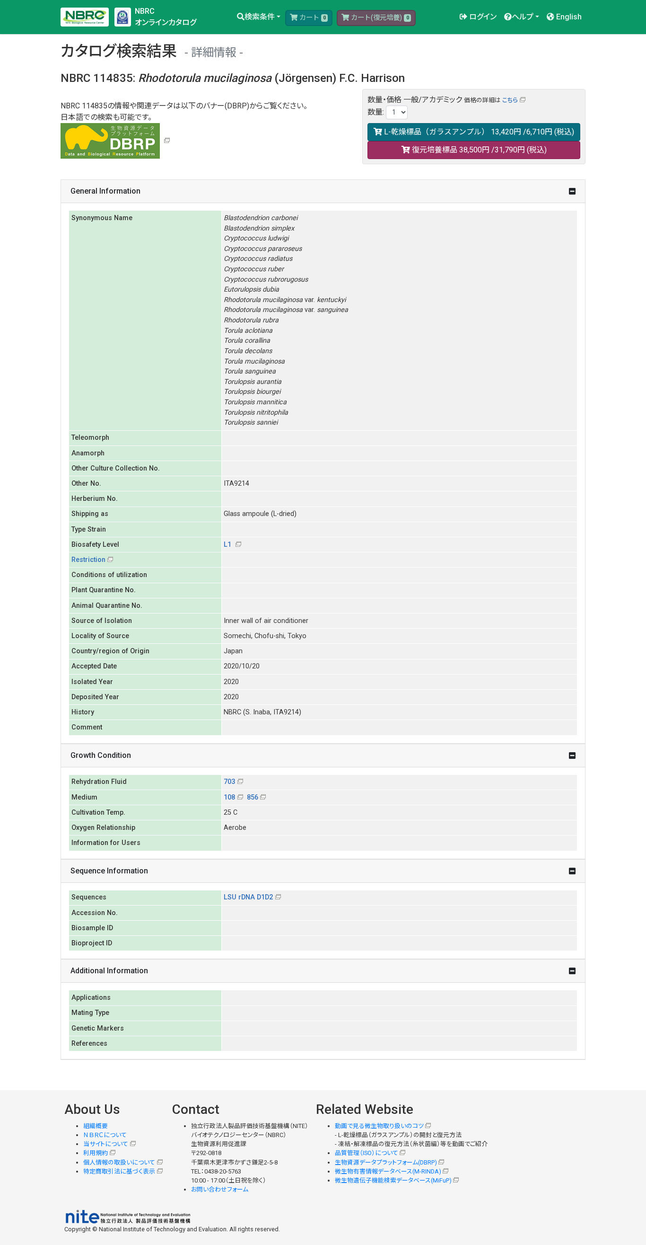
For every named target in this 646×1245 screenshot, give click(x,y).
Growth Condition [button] (100, 755)
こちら (510, 100)
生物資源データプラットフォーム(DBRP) (386, 1162)
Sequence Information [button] (109, 870)
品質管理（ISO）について (366, 1152)
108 (229, 797)
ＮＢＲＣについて (105, 1134)
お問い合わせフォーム (219, 1189)
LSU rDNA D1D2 (248, 897)
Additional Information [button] (109, 970)
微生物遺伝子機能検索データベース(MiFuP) (393, 1180)
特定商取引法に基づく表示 (119, 1171)
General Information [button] (105, 191)
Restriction (88, 560)
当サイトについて (105, 1143)
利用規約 (95, 1152)
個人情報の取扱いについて (119, 1162)
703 (229, 782)
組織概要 (95, 1125)
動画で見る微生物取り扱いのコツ (379, 1125)
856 (252, 797)
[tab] (323, 191)
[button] (258, 17)
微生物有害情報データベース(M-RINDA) (388, 1171)
